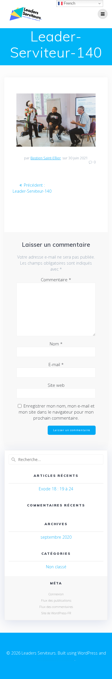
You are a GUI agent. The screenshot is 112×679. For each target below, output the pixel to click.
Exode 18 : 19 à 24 (56, 488)
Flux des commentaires (56, 607)
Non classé (56, 566)
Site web (56, 385)
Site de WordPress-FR (56, 613)
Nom (56, 344)
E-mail (56, 364)
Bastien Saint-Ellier (45, 158)
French (69, 3)
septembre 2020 (56, 537)
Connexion (56, 594)
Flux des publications (56, 600)
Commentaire (56, 279)
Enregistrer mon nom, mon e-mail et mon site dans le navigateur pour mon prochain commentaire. (56, 412)
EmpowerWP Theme (55, 659)
